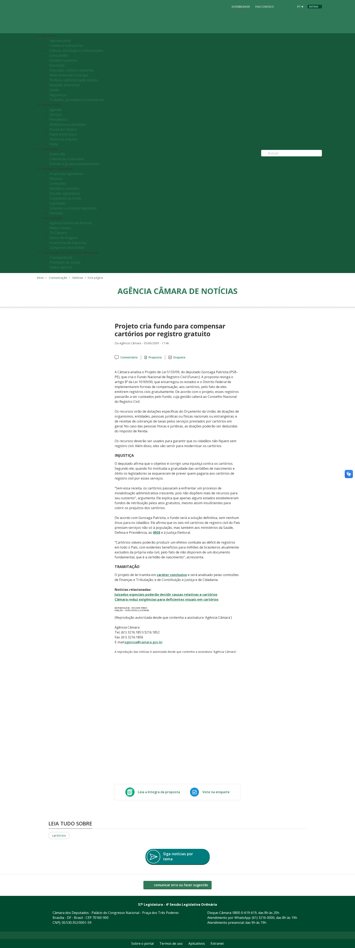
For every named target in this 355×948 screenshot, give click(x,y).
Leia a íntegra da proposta (159, 792)
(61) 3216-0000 (263, 917)
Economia (57, 65)
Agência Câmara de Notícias (71, 223)
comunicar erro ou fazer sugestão (180, 885)
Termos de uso (171, 943)
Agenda (55, 109)
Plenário (56, 178)
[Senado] (289, 6)
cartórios (59, 835)
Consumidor (59, 55)
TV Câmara (58, 233)
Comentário (129, 357)
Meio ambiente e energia (69, 75)
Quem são (57, 154)
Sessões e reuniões (64, 188)
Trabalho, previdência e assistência (77, 100)
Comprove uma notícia (67, 247)
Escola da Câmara (63, 129)
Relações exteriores (65, 85)
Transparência (61, 257)
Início (40, 278)
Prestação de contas (65, 262)
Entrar (313, 6)
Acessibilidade (241, 6)
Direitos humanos (63, 60)
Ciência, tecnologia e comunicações (76, 50)
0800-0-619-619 (245, 912)
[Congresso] (282, 6)
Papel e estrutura (63, 134)
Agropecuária (60, 40)
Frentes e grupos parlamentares (75, 164)
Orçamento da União (65, 198)
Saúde (54, 90)
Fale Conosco (264, 6)
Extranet (217, 943)
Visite (54, 144)
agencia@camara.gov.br (144, 642)
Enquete (179, 357)
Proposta (155, 357)
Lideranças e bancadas (67, 159)
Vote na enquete (216, 792)
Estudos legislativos (65, 193)
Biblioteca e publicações (68, 124)
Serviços (56, 114)
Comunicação (58, 278)
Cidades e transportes (66, 45)
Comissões (58, 183)
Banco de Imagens (64, 237)
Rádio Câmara (60, 228)
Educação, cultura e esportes (72, 70)
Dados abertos (61, 267)
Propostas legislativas (66, 173)
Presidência (58, 119)
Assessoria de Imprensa (68, 242)
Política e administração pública (74, 80)
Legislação (58, 203)
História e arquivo (63, 139)
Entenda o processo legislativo (73, 208)
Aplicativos (196, 943)
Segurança (58, 95)
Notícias (77, 278)
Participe (56, 213)
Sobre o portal (142, 943)
